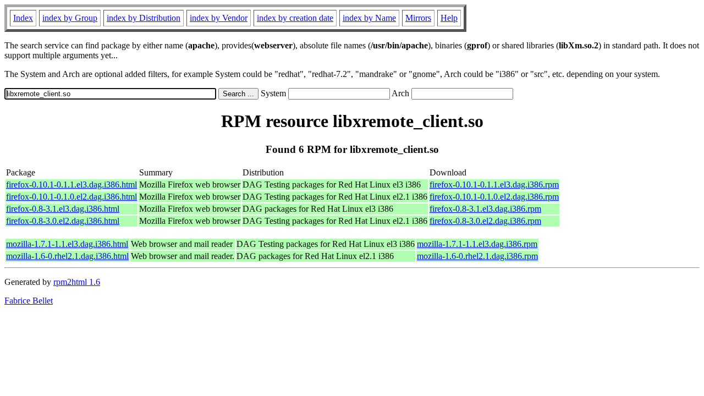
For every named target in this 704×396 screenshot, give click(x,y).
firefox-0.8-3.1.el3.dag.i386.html (62, 208)
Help (449, 18)
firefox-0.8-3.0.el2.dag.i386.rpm (485, 221)
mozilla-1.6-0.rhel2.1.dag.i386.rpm (477, 256)
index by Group (69, 18)
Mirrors (418, 18)
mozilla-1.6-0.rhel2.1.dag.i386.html (67, 256)
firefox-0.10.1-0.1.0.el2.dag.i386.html (71, 196)
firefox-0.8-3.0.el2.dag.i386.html (62, 221)
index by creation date (295, 18)
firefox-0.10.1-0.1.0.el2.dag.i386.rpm (494, 196)
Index (23, 18)
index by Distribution (143, 18)
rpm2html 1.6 (76, 282)
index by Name (369, 18)
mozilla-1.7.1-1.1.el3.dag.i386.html (67, 244)
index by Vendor (219, 18)
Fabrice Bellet (28, 300)
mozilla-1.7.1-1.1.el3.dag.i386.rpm (477, 244)
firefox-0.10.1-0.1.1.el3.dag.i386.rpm (494, 184)
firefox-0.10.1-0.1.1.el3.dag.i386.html (71, 184)
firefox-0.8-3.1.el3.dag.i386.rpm (485, 208)
